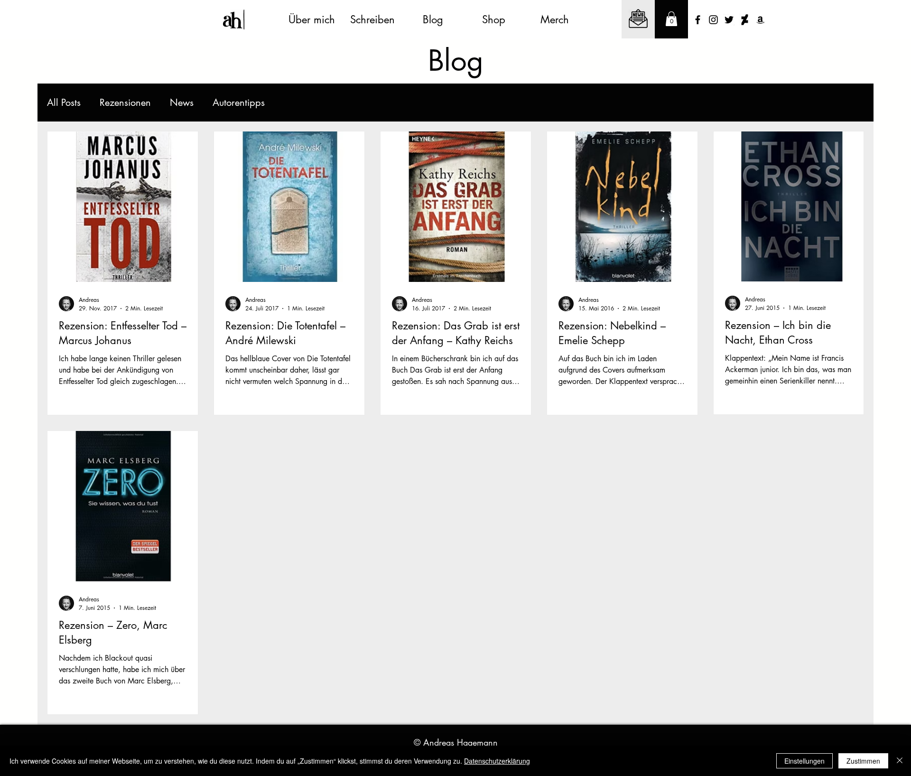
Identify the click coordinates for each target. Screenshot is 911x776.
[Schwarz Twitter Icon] (729, 20)
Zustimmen (863, 761)
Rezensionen (125, 103)
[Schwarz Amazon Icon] (760, 20)
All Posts (64, 103)
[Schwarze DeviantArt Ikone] (745, 20)
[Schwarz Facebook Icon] (698, 20)
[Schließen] (899, 760)
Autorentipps (239, 103)
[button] (671, 18)
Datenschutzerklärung (497, 761)
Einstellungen (804, 761)
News (182, 103)
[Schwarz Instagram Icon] (713, 20)
